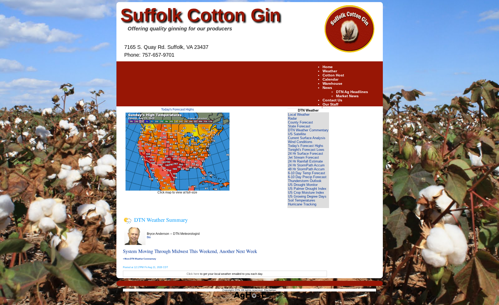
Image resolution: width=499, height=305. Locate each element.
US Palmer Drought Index (307, 189)
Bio (149, 237)
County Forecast (300, 122)
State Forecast (299, 126)
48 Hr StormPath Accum (306, 169)
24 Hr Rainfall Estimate (305, 161)
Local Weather (299, 114)
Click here (193, 273)
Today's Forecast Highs (177, 109)
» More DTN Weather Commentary (139, 258)
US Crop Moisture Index (306, 192)
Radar (292, 118)
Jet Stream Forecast (303, 157)
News (327, 88)
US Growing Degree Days (307, 196)
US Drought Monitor (303, 185)
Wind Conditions (300, 142)
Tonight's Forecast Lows (306, 150)
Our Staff (330, 104)
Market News (347, 96)
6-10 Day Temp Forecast (306, 173)
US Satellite (297, 134)
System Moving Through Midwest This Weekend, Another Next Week (190, 251)
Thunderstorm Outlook (304, 181)
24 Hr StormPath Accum (306, 165)
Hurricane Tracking (302, 204)
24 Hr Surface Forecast (305, 153)
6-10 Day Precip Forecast (307, 177)
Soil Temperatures (301, 200)
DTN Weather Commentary (308, 130)
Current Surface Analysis (306, 138)
